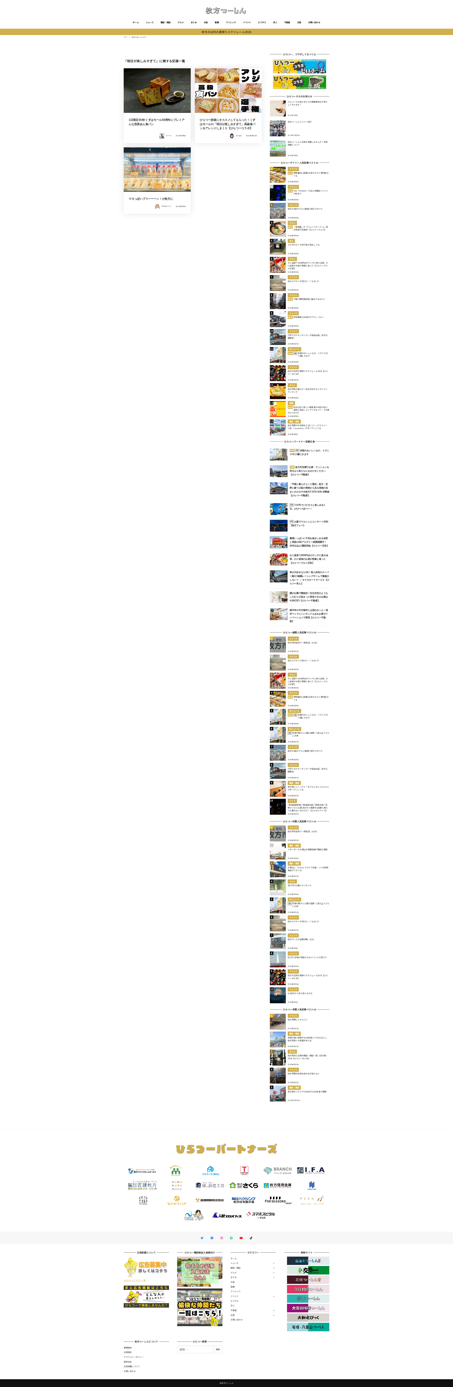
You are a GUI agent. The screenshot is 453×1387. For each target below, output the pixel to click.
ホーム (136, 22)
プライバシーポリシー (134, 1357)
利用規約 (128, 1352)
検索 (218, 1349)
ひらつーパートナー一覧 (135, 1280)
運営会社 (128, 1361)
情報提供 (128, 1347)
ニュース (150, 22)
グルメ (181, 22)
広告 (299, 22)
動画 (217, 22)
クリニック (231, 22)
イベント (247, 22)
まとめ (194, 22)
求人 (275, 22)
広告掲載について (132, 1366)
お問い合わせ (314, 22)
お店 (206, 22)
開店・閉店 (166, 22)
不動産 (287, 22)
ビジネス (262, 22)
